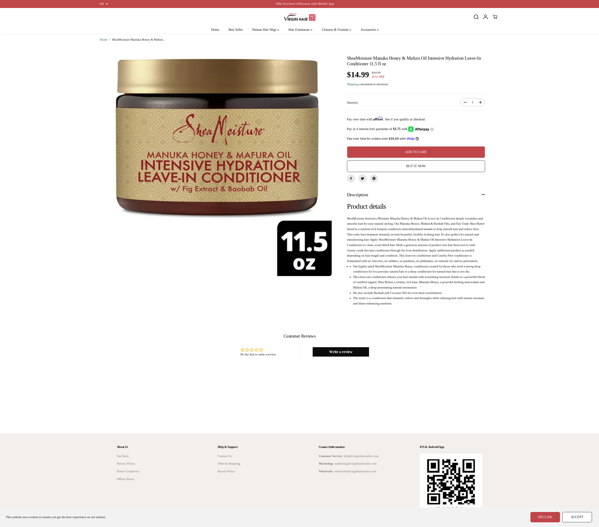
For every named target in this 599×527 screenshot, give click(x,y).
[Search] (476, 17)
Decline (545, 517)
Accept (577, 517)
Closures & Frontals (335, 29)
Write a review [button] (341, 352)
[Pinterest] (374, 178)
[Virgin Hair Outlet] (299, 16)
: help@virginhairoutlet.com (349, 456)
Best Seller (236, 29)
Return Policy (226, 471)
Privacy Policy (126, 463)
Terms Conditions (128, 471)
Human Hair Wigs (264, 29)
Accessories (369, 29)
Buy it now (416, 166)
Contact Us (225, 456)
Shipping (353, 84)
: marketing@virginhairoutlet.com (348, 463)
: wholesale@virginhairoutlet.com (347, 471)
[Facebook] (351, 178)
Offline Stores (125, 479)
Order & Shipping (229, 463)
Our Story (123, 456)
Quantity (352, 102)
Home (215, 29)
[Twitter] (362, 178)
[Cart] (495, 17)
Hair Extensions (299, 29)
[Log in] (485, 17)
